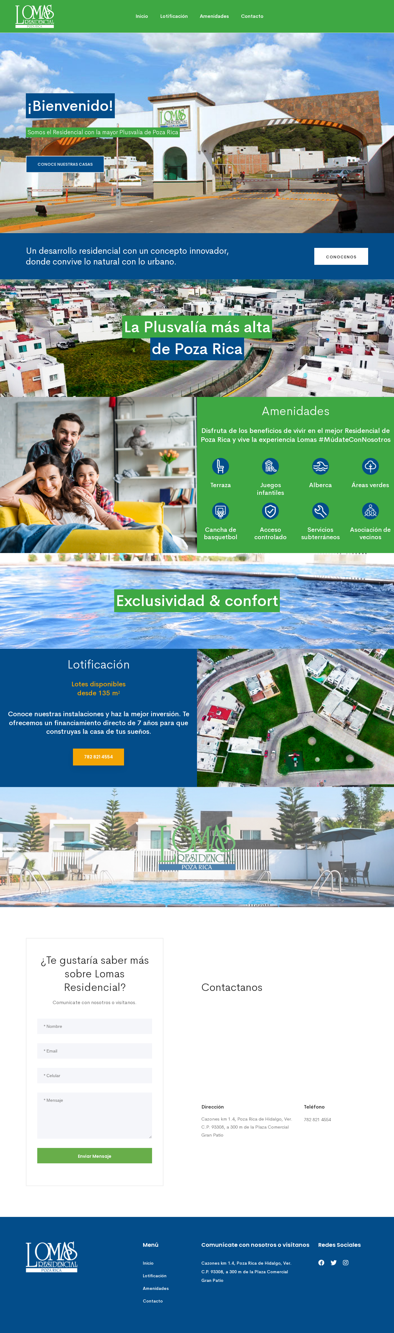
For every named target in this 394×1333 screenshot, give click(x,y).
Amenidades (156, 1288)
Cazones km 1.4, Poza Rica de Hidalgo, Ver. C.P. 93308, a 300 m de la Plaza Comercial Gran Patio (246, 1271)
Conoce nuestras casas (65, 164)
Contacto (153, 1301)
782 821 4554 (98, 757)
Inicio (148, 1263)
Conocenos (341, 257)
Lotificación (155, 1275)
